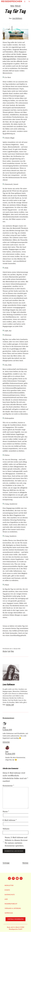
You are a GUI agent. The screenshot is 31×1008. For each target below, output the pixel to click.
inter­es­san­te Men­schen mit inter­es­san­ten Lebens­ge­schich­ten (15, 56)
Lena (6, 751)
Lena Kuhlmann (17, 18)
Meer (12, 651)
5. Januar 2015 (7, 729)
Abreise (5, 651)
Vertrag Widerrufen (16, 919)
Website (6, 829)
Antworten (6, 742)
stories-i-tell (10, 705)
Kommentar (8, 786)
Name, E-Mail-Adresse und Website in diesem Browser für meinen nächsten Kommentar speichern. (16, 842)
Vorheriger (6, 863)
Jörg (4, 727)
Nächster (25, 863)
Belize (12, 6)
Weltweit (18, 6)
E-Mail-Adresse (10, 820)
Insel (9, 651)
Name (6, 812)
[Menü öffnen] (25, 1)
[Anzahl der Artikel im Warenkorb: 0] (29, 1)
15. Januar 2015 (10, 754)
